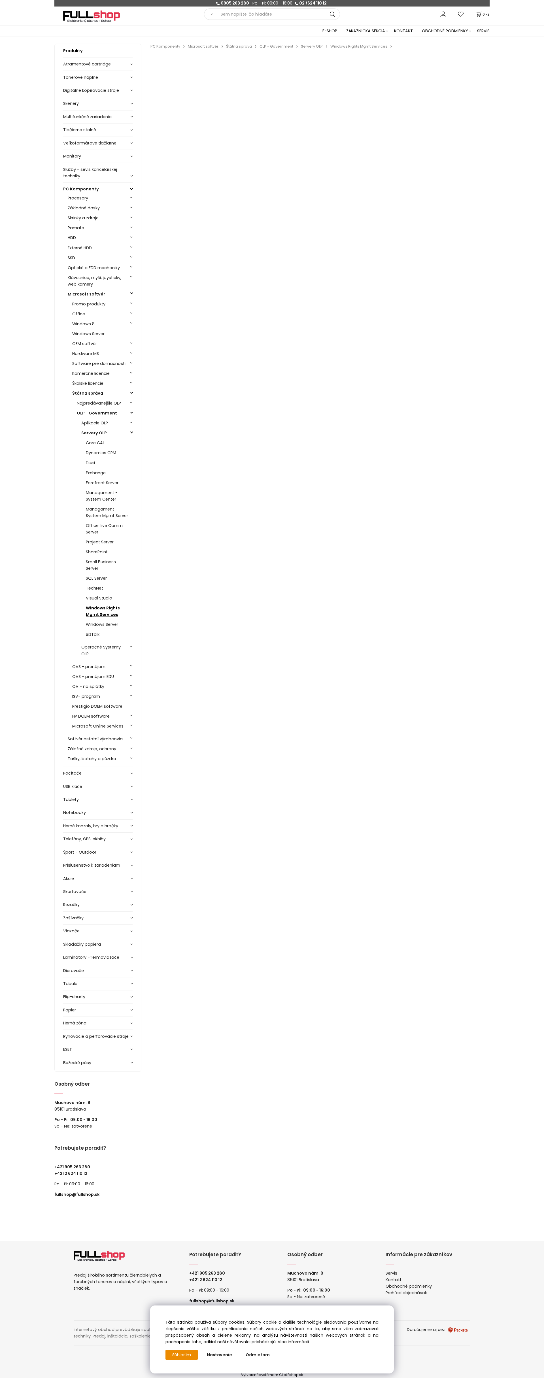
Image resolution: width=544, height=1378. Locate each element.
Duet (90, 463)
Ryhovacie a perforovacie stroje (96, 1036)
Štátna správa (87, 393)
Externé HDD (80, 248)
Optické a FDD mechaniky (94, 268)
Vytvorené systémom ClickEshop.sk (272, 1374)
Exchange (96, 473)
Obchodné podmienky (409, 1286)
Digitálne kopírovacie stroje (91, 90)
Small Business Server (101, 565)
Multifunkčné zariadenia (87, 117)
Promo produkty (88, 304)
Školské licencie (87, 383)
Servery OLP (94, 433)
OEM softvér (84, 343)
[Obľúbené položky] (461, 14)
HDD (72, 238)
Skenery (71, 103)
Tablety (71, 799)
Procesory (78, 198)
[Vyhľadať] (210, 14)
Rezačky (71, 904)
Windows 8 (83, 324)
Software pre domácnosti (99, 363)
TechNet (94, 588)
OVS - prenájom (88, 666)
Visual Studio (99, 598)
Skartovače (74, 891)
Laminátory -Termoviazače (91, 957)
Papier (69, 1010)
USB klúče (72, 786)
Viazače (71, 931)
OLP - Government (97, 413)
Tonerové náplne (80, 77)
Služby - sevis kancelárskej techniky (90, 173)
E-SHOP (329, 31)
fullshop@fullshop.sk (76, 1194)
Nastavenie (219, 1355)
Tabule (70, 983)
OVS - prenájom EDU (93, 676)
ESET (67, 1049)
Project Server (100, 542)
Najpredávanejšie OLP (99, 403)
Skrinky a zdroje (83, 218)
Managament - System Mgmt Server (107, 512)
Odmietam (258, 1355)
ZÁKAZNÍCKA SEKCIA (365, 31)
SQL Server (96, 578)
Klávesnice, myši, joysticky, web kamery (94, 281)
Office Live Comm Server (104, 529)
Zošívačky (73, 918)
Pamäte (76, 228)
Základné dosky (84, 208)
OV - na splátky (88, 686)
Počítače (72, 773)
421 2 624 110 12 (72, 1173)
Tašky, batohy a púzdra (92, 759)
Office (78, 314)
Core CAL (95, 443)
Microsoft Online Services (98, 726)
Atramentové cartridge (87, 64)
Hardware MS (85, 353)
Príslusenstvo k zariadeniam (91, 865)
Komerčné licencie (91, 373)
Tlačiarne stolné (79, 130)
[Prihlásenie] (443, 14)
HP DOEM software (91, 716)
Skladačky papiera (82, 944)
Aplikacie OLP (94, 423)
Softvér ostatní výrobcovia (95, 739)
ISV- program (86, 696)
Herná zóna (74, 1023)
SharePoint (97, 552)
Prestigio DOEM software (97, 706)
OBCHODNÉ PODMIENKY (445, 31)
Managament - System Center (102, 496)
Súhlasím (181, 1355)
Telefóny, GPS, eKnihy (84, 839)
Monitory (72, 156)
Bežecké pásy (77, 1063)
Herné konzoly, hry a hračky (90, 826)
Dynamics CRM (101, 453)
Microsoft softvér (86, 294)
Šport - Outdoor (79, 852)
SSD (71, 258)
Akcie (68, 878)
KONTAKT (403, 31)
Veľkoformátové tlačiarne (89, 143)
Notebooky (74, 812)
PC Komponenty (81, 189)
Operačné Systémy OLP (101, 650)
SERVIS (483, 31)
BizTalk (92, 634)
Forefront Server (102, 483)
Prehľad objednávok (406, 1293)
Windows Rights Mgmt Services (103, 611)
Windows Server (88, 334)
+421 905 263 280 (72, 1167)
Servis (391, 1273)
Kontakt (393, 1280)
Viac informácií (293, 1342)
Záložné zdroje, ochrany (92, 749)
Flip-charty (74, 997)
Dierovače (73, 970)
